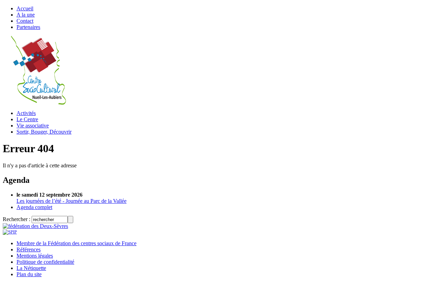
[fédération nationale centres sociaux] (10, 231)
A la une (25, 15)
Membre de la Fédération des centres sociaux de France (76, 243)
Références (28, 249)
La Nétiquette (31, 268)
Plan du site (29, 274)
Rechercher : (16, 219)
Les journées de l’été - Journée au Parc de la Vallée (71, 201)
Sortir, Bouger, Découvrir (44, 132)
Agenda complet (34, 207)
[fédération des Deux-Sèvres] (35, 226)
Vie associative (32, 125)
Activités (26, 113)
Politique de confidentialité (45, 262)
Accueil (24, 8)
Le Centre (27, 119)
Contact (24, 21)
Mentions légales (34, 256)
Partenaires (28, 27)
